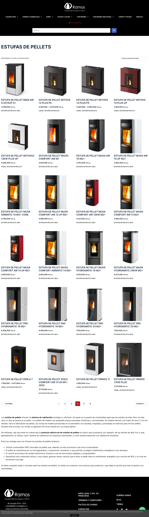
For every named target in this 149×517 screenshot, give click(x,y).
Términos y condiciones (90, 500)
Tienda (120, 504)
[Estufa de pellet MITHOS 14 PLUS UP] (131, 80)
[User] (117, 509)
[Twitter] (126, 509)
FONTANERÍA (81, 17)
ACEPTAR (74, 515)
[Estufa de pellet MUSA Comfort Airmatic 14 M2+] (56, 248)
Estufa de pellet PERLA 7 (17, 379)
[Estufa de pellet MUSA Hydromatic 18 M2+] (93, 248)
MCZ (18, 111)
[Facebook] (122, 509)
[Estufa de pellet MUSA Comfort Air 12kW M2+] (93, 192)
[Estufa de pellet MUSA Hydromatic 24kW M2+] (131, 248)
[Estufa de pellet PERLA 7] (18, 360)
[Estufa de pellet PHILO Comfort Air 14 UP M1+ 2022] (56, 360)
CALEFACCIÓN (10, 17)
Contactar (83, 509)
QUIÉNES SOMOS (124, 495)
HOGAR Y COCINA (63, 17)
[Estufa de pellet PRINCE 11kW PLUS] (131, 360)
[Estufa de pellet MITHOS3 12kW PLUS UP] (18, 136)
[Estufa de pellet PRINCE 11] (93, 360)
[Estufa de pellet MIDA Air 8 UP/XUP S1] (18, 80)
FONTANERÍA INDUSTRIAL (102, 17)
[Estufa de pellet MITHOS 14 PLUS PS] (93, 80)
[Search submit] (114, 30)
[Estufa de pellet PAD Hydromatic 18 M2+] (18, 304)
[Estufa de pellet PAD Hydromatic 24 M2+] (93, 304)
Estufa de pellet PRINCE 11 (93, 379)
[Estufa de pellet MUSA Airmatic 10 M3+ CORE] (18, 192)
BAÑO (48, 17)
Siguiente (140, 404)
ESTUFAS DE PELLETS (8, 111)
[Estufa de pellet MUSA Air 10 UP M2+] (131, 136)
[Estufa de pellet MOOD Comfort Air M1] (56, 136)
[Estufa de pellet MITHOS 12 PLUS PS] (56, 80)
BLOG (119, 500)
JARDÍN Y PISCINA (125, 17)
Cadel (41, 111)
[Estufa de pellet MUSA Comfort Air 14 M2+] (131, 192)
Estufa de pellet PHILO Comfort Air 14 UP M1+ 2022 (53, 382)
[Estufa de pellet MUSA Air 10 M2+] (93, 136)
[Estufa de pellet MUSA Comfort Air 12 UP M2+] (56, 192)
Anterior (8, 404)
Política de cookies (87, 505)
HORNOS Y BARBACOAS (31, 17)
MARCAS (139, 17)
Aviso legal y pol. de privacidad (88, 494)
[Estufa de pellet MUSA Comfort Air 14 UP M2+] (18, 248)
